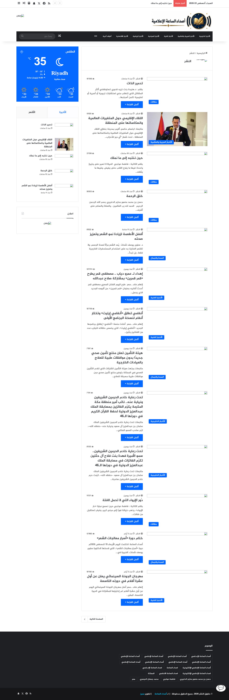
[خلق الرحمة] (64, 175)
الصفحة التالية (96, 619)
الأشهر (32, 112)
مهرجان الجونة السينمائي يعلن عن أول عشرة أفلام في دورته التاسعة (115, 579)
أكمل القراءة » (132, 105)
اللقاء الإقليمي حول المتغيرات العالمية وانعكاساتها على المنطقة (115, 121)
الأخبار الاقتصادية (122, 36)
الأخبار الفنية (168, 36)
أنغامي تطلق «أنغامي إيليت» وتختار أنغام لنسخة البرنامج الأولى (117, 316)
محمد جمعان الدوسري (149, 679)
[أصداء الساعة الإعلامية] (182, 21)
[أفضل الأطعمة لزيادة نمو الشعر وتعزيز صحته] (64, 190)
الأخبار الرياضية (138, 36)
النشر (187, 61)
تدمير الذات (135, 83)
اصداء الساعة (172, 667)
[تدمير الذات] (64, 129)
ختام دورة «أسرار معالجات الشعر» (120, 538)
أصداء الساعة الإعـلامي (201, 656)
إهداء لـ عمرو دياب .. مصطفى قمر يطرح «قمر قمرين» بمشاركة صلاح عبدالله (115, 276)
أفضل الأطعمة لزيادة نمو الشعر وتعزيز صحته (116, 236)
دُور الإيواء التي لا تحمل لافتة (122, 500)
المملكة (151, 673)
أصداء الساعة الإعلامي (177, 656)
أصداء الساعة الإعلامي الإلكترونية (197, 667)
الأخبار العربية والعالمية (186, 36)
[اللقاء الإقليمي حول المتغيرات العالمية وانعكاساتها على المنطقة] (64, 144)
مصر (133, 679)
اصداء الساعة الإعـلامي (152, 667)
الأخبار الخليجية (204, 36)
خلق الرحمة (134, 196)
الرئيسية (201, 53)
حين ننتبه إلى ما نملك (161, 3)
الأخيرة (62, 112)
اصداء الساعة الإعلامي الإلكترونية (197, 673)
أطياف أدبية (107, 36)
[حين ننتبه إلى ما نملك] (64, 160)
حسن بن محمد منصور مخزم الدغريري (195, 679)
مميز (142, 694)
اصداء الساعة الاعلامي (168, 673)
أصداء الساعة (160, 694)
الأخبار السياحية (153, 36)
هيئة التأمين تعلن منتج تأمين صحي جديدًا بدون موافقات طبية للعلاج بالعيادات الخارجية (117, 357)
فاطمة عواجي (169, 679)
